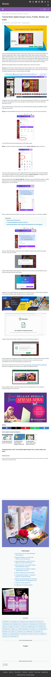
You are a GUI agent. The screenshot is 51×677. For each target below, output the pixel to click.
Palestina (14, 628)
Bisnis (24, 626)
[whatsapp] (48, 1)
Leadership (6, 633)
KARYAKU (42, 624)
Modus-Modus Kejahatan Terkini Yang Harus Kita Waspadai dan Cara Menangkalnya (24, 224)
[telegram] (44, 428)
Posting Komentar (25, 22)
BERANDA (5, 672)
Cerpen (13, 631)
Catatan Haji (21, 631)
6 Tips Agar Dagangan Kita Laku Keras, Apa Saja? (17, 222)
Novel (37, 633)
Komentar (6, 665)
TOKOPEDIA (24, 672)
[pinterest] (25, 428)
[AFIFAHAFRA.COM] (6, 3)
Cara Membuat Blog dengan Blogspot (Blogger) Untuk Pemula (19, 443)
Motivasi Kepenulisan (24, 628)
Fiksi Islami (39, 631)
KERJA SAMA (37, 672)
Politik (31, 633)
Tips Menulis (6, 628)
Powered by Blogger (30, 674)
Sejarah (12, 626)
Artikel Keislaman (7, 624)
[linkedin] (42, 1)
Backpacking (33, 624)
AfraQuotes (6, 636)
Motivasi (33, 621)
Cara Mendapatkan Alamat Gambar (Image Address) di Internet (31, 443)
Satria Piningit (14, 636)
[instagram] (39, 1)
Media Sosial (30, 631)
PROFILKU (11, 672)
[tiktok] (45, 1)
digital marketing (15, 633)
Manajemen (16, 624)
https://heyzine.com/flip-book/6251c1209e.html (35, 365)
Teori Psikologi (42, 628)
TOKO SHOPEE (18, 672)
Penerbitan (25, 633)
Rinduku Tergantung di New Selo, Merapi (24, 572)
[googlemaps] (48, 5)
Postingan (6, 664)
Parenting (25, 624)
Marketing (42, 626)
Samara (40, 621)
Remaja (34, 628)
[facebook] (30, 1)
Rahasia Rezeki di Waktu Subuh (13, 220)
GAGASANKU (7, 621)
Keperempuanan (32, 626)
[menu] (3, 9)
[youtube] (36, 1)
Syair (18, 626)
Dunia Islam (6, 631)
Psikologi (15, 621)
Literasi (5, 626)
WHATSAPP (30, 672)
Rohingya (43, 633)
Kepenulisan (24, 621)
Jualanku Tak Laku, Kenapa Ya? (22, 582)
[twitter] (33, 1)
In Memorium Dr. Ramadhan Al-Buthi (24, 585)
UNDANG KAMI (45, 672)
